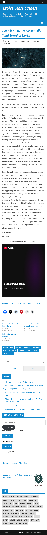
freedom (29, 504)
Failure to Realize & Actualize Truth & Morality (24, 410)
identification (12, 350)
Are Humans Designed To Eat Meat (19, 406)
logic (21, 510)
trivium (26, 520)
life (17, 510)
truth (32, 520)
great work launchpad (19, 507)
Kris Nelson (21, 41)
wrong (25, 523)
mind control (34, 510)
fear (16, 504)
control (5, 504)
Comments (34, 368)
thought (5, 353)
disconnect (18, 347)
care (18, 500)
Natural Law (7, 44)
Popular (13, 368)
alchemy (11, 497)
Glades (39, 532)
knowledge (39, 507)
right (20, 517)
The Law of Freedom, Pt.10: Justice (19, 382)
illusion (31, 507)
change (24, 500)
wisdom (18, 523)
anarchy (19, 497)
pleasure (32, 514)
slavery (36, 350)
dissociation (27, 347)
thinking (12, 520)
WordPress (30, 532)
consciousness (33, 500)
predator (29, 350)
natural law (15, 514)
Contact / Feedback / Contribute (16, 463)
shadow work (28, 517)
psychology (6, 517)
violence (11, 523)
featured (22, 504)
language (6, 510)
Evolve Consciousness (20, 8)
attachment (34, 497)
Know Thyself (34, 41)
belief (11, 347)
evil (11, 504)
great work (6, 507)
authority (6, 500)
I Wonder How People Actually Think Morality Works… (23, 303)
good (4, 350)
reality (14, 517)
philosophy (24, 514)
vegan (11, 353)
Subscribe (9, 427)
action (5, 497)
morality (21, 350)
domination (36, 347)
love (26, 510)
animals (5, 347)
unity (37, 520)
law (12, 510)
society (5, 520)
